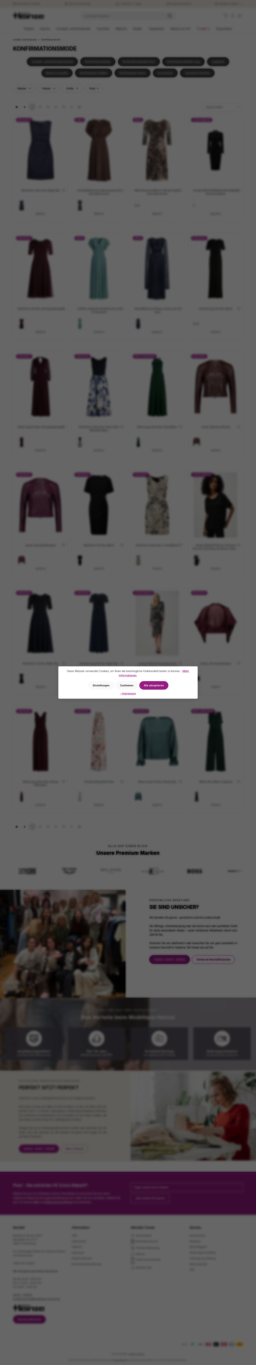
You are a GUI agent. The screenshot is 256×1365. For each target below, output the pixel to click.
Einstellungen (101, 685)
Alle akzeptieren (154, 685)
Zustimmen (126, 685)
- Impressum (128, 693)
